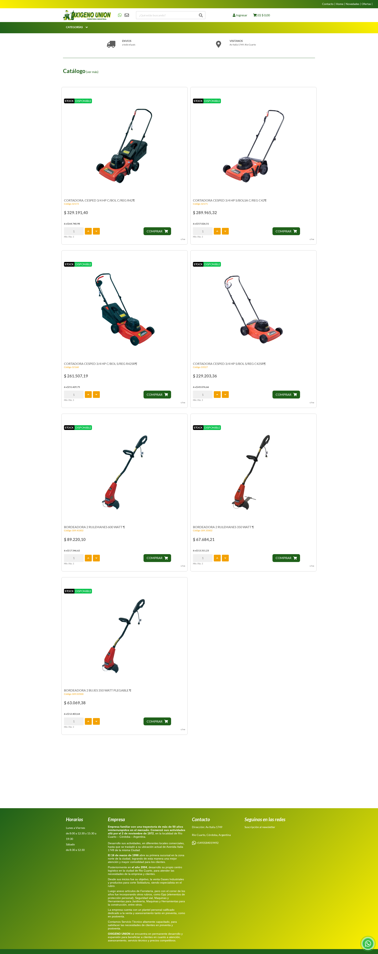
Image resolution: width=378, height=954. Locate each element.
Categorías (74, 27)
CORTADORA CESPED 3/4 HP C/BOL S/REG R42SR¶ (100, 363)
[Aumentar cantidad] (88, 231)
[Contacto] (123, 15)
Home (339, 4)
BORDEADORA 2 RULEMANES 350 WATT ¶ (223, 527)
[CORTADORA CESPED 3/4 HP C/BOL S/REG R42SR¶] (124, 310)
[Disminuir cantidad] (96, 231)
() (263, 15)
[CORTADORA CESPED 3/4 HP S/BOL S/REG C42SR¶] (253, 310)
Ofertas (366, 4)
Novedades (352, 4)
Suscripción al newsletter (260, 827)
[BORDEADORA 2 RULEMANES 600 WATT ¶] (124, 473)
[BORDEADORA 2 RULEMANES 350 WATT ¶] (253, 473)
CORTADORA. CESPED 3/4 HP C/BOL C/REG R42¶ (99, 200)
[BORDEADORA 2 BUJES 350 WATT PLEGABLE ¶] (124, 636)
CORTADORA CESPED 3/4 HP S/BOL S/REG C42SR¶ (229, 363)
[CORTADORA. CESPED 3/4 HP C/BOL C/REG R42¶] (124, 146)
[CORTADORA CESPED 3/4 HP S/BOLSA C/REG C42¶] (253, 146)
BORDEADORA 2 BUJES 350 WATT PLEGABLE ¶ (97, 690)
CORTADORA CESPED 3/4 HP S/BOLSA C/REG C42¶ (230, 200)
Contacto (328, 4)
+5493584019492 (207, 842)
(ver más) (92, 72)
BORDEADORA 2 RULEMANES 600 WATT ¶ (94, 527)
